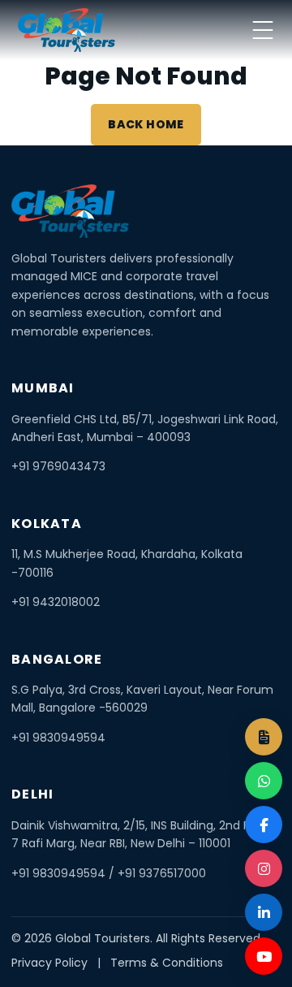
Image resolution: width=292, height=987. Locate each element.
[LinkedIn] (263, 912)
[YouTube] (263, 956)
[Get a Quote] (263, 736)
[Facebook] (263, 824)
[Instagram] (263, 868)
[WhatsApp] (263, 780)
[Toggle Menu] (263, 30)
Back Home (146, 124)
